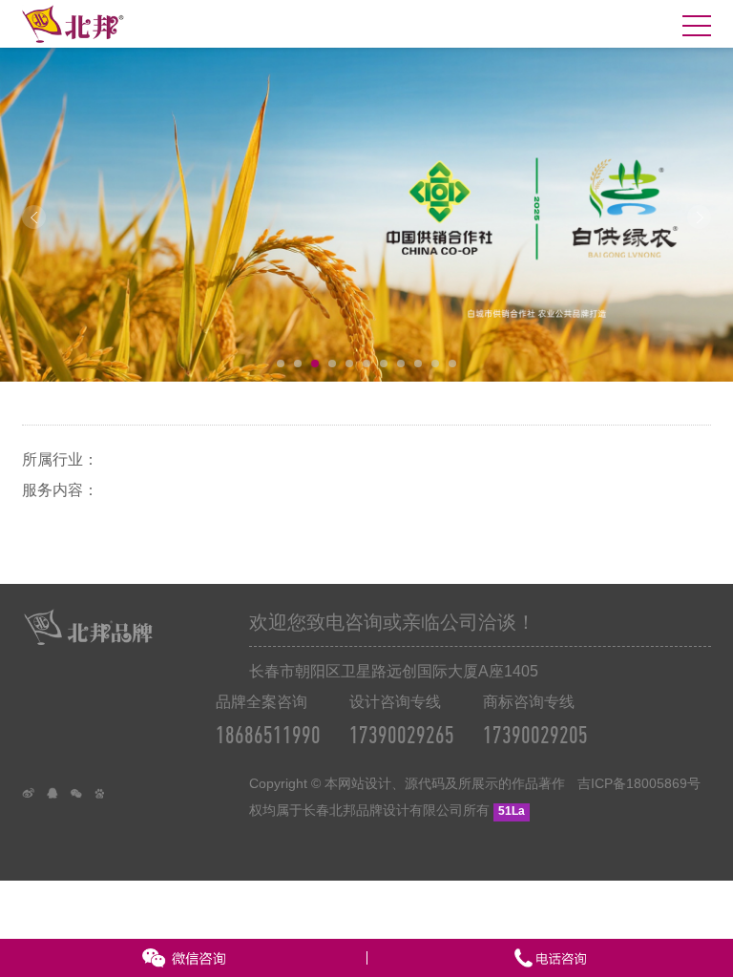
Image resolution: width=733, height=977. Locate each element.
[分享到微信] (82, 799)
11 (452, 363)
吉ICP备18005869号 (639, 783)
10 (435, 363)
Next (699, 217)
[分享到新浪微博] (34, 799)
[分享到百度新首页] (105, 799)
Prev (34, 217)
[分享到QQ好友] (58, 799)
